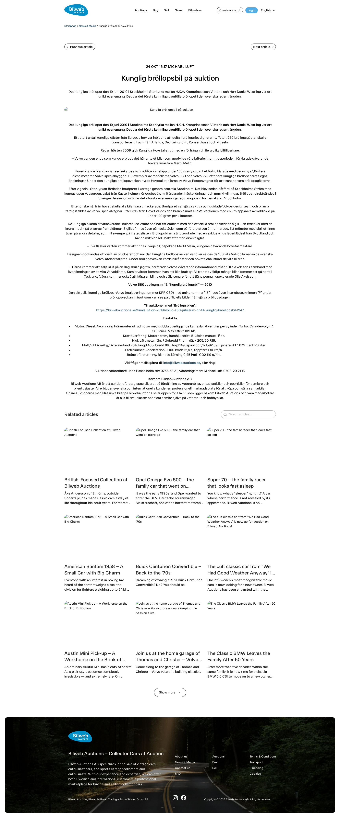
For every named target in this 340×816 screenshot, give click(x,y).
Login (251, 10)
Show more (170, 692)
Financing (256, 768)
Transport (256, 762)
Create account (229, 10)
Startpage (70, 25)
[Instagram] (175, 797)
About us (181, 756)
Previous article (81, 47)
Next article (261, 47)
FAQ (178, 773)
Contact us (182, 768)
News (179, 10)
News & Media (87, 25)
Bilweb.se (194, 10)
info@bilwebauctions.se (181, 363)
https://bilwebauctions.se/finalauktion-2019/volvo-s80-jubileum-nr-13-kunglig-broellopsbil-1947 (170, 310)
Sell (166, 10)
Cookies (255, 773)
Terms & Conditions (263, 756)
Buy (155, 10)
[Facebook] (183, 797)
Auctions (141, 10)
